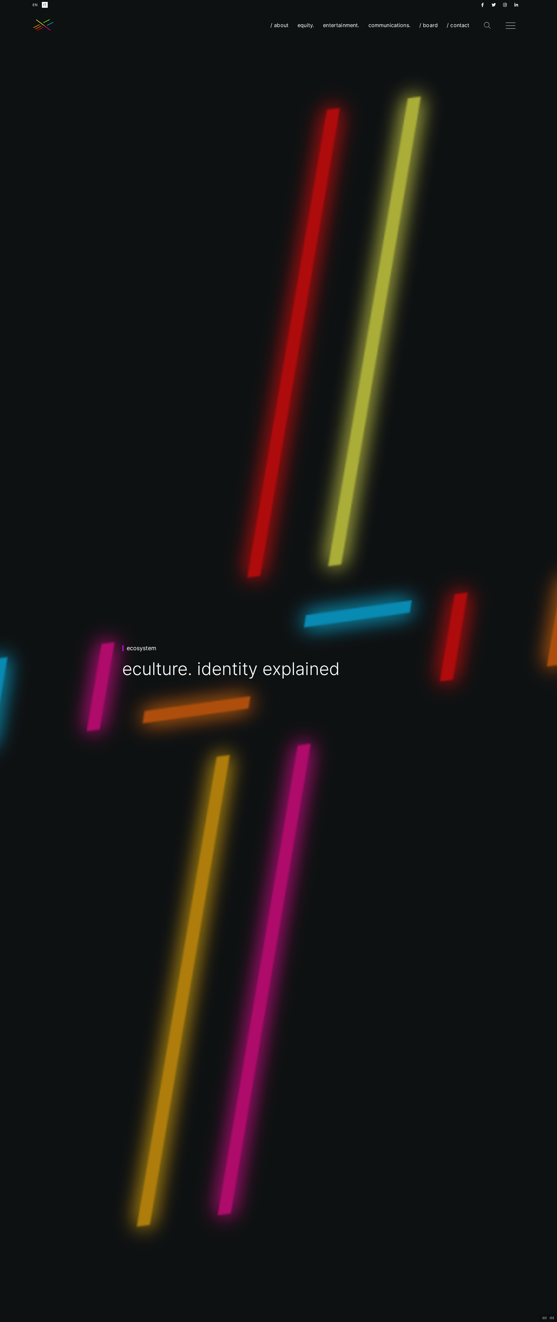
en (35, 5)
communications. (389, 25)
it (44, 5)
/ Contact (458, 25)
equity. (306, 25)
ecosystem (141, 648)
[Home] (43, 25)
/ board (428, 25)
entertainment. (341, 25)
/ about (279, 25)
